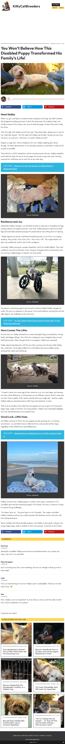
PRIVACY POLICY (34, 736)
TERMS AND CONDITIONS (20, 736)
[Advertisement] (32, 27)
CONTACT (49, 736)
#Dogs (55, 8)
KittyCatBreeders (26, 6)
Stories (56, 4)
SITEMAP (42, 736)
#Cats (61, 8)
